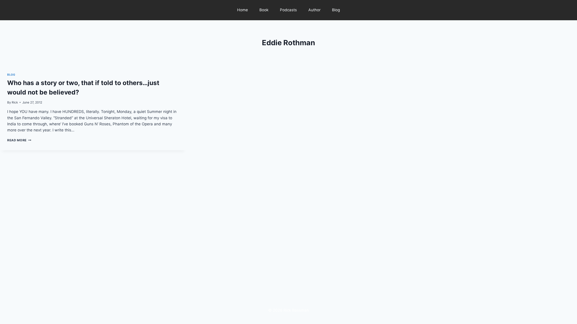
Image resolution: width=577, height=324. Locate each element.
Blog (336, 10)
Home (242, 10)
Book (263, 10)
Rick (15, 102)
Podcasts (288, 10)
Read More (19, 140)
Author (314, 10)
